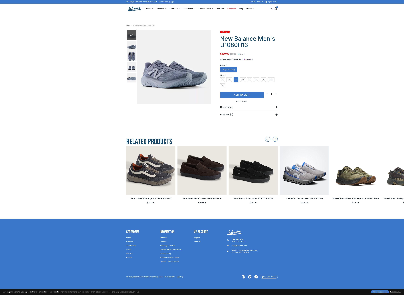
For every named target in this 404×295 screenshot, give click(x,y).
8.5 (242, 80)
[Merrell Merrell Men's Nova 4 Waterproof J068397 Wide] (355, 170)
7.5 (229, 80)
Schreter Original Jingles (170, 257)
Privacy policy (165, 253)
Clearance (231, 9)
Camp (128, 249)
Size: (223, 75)
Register (197, 238)
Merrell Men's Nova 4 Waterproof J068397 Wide (356, 198)
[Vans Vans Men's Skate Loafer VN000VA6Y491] (202, 170)
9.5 (256, 80)
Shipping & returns (167, 246)
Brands (249, 9)
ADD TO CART (242, 94)
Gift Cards (220, 9)
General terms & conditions (170, 249)
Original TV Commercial (169, 261)
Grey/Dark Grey (228, 69)
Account (197, 242)
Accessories (188, 9)
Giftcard (129, 253)
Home (128, 26)
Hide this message (380, 292)
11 (223, 86)
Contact (163, 242)
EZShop (179, 277)
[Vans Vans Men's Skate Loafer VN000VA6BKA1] (253, 170)
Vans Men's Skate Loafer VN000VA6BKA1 (253, 198)
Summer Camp (204, 9)
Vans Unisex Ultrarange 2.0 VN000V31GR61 (150, 198)
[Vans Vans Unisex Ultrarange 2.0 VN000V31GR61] (150, 170)
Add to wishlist (242, 101)
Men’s (128, 238)
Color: (223, 65)
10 (263, 80)
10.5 (271, 80)
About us (163, 238)
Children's (174, 9)
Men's (148, 9)
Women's (160, 9)
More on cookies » (395, 292)
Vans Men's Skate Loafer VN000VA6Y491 (202, 198)
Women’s (130, 242)
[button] (249, 59)
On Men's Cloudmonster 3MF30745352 (304, 198)
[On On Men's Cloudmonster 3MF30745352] (304, 170)
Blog (241, 9)
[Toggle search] (271, 9)
